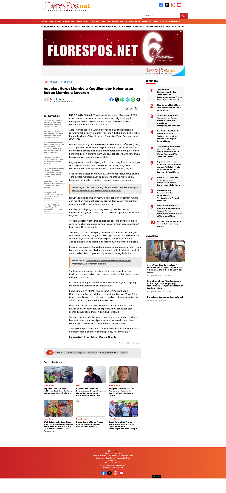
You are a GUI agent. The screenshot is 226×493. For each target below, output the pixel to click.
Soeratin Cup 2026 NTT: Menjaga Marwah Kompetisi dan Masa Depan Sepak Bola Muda (168, 181)
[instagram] (173, 7)
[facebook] (161, 7)
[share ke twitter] (117, 101)
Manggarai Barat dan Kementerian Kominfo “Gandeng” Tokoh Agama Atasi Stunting (66, 26)
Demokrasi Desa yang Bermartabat (165, 297)
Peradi (124, 352)
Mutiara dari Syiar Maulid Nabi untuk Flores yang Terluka (169, 224)
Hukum (54, 82)
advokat (58, 352)
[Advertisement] (113, 485)
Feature (106, 21)
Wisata (163, 21)
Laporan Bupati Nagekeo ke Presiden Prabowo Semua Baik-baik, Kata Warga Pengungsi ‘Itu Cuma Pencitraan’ (168, 151)
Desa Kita (95, 21)
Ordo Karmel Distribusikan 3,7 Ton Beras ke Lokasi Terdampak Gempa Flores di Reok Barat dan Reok (169, 94)
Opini (155, 21)
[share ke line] (133, 101)
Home (44, 21)
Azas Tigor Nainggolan (75, 352)
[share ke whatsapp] (123, 101)
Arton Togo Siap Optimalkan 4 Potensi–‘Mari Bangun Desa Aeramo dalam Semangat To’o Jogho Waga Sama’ (165, 269)
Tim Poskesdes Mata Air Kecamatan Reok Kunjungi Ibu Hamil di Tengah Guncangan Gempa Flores (168, 136)
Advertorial (175, 21)
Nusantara (69, 21)
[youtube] (179, 7)
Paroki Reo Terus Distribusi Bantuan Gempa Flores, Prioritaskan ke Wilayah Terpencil (168, 195)
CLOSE (156, 477)
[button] (127, 108)
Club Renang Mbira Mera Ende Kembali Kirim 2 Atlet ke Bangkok (169, 107)
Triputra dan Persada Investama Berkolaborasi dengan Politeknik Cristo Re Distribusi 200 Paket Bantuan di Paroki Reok (169, 167)
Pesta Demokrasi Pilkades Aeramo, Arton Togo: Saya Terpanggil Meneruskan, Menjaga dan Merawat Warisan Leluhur (165, 285)
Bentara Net (83, 21)
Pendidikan (134, 21)
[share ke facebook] (112, 101)
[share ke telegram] (128, 101)
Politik (123, 21)
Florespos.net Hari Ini (109, 352)
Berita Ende (92, 352)
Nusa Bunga (55, 21)
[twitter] (167, 7)
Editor (52, 99)
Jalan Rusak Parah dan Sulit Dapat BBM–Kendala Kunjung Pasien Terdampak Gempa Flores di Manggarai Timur (169, 211)
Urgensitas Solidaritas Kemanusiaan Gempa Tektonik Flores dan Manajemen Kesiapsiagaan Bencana (168, 120)
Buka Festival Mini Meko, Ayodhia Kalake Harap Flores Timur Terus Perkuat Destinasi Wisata (151, 26)
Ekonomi (146, 21)
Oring (115, 21)
